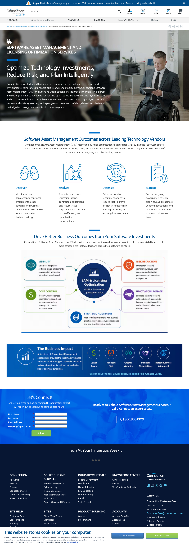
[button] (119, 11)
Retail (81, 498)
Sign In (115, 523)
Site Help (14, 523)
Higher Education (86, 487)
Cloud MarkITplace (53, 516)
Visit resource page (91, 3)
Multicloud (49, 498)
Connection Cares (18, 490)
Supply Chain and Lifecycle (38, 26)
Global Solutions (154, 525)
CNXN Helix (49, 519)
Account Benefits (120, 516)
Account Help (118, 519)
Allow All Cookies (162, 536)
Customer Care (17, 516)
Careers (13, 487)
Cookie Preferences (127, 536)
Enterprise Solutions (156, 521)
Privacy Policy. (72, 542)
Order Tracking (17, 519)
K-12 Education (85, 490)
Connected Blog (120, 479)
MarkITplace (50, 523)
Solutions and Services (19, 26)
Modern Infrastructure (55, 494)
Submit (41, 433)
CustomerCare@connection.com (165, 513)
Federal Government (88, 479)
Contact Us (153, 496)
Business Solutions (156, 517)
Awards (13, 483)
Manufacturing (85, 494)
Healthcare (83, 483)
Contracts (82, 516)
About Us (14, 479)
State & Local (84, 502)
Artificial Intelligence (54, 483)
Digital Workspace (53, 491)
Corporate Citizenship (20, 494)
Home (9, 26)
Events (115, 483)
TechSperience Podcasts (124, 487)
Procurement (84, 519)
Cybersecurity (50, 487)
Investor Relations (18, 498)
